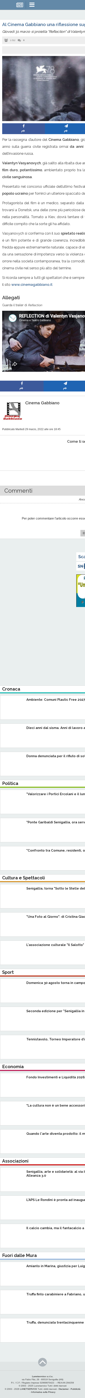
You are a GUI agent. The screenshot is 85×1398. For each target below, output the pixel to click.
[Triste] (65, 455)
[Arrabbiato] (22, 455)
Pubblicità (75, 1389)
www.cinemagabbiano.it (32, 285)
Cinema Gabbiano (42, 403)
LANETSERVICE (28, 1389)
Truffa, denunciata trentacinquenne (55, 1322)
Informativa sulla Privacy (43, 1392)
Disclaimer (64, 1389)
